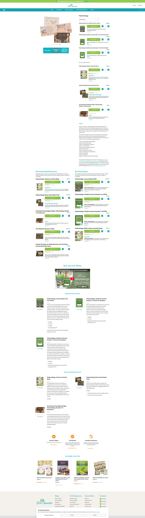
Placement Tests (73, 498)
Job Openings (88, 506)
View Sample (40, 309)
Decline (94, 515)
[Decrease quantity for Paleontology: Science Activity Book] (63, 182)
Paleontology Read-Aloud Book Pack (89, 85)
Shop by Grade (58, 498)
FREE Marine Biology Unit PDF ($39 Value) (64, 50)
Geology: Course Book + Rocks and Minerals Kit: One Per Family (62, 479)
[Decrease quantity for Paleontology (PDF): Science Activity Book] (102, 231)
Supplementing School (60, 506)
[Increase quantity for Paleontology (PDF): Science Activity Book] (108, 231)
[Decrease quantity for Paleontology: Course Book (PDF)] (102, 182)
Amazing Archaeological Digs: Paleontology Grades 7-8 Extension (90, 105)
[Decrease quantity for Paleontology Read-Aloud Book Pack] (63, 198)
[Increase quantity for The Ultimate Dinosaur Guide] (69, 232)
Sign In (134, 5)
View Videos (53, 444)
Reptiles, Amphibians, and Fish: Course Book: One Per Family (81, 478)
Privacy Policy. (97, 512)
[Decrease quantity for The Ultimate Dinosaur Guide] (63, 232)
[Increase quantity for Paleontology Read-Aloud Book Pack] (69, 198)
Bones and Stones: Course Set (44, 477)
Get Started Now (72, 448)
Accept (71, 515)
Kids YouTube (73, 502)
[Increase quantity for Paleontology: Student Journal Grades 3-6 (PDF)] (108, 199)
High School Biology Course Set (100, 477)
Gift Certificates (88, 504)
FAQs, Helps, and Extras (56, 50)
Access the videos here (98, 165)
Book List (72, 506)
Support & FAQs (88, 500)
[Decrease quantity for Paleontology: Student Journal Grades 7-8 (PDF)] (102, 216)
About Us (87, 498)
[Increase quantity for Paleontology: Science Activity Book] (69, 182)
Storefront (87, 502)
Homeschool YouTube (74, 504)
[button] (52, 9)
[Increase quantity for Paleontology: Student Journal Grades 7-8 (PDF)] (108, 216)
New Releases (58, 504)
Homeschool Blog (73, 500)
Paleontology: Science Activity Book (88, 66)
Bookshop (57, 502)
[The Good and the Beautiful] (4, 10)
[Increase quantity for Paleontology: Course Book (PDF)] (108, 182)
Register (140, 5)
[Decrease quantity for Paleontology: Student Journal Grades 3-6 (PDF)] (102, 199)
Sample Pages (47, 50)
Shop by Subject (58, 500)
